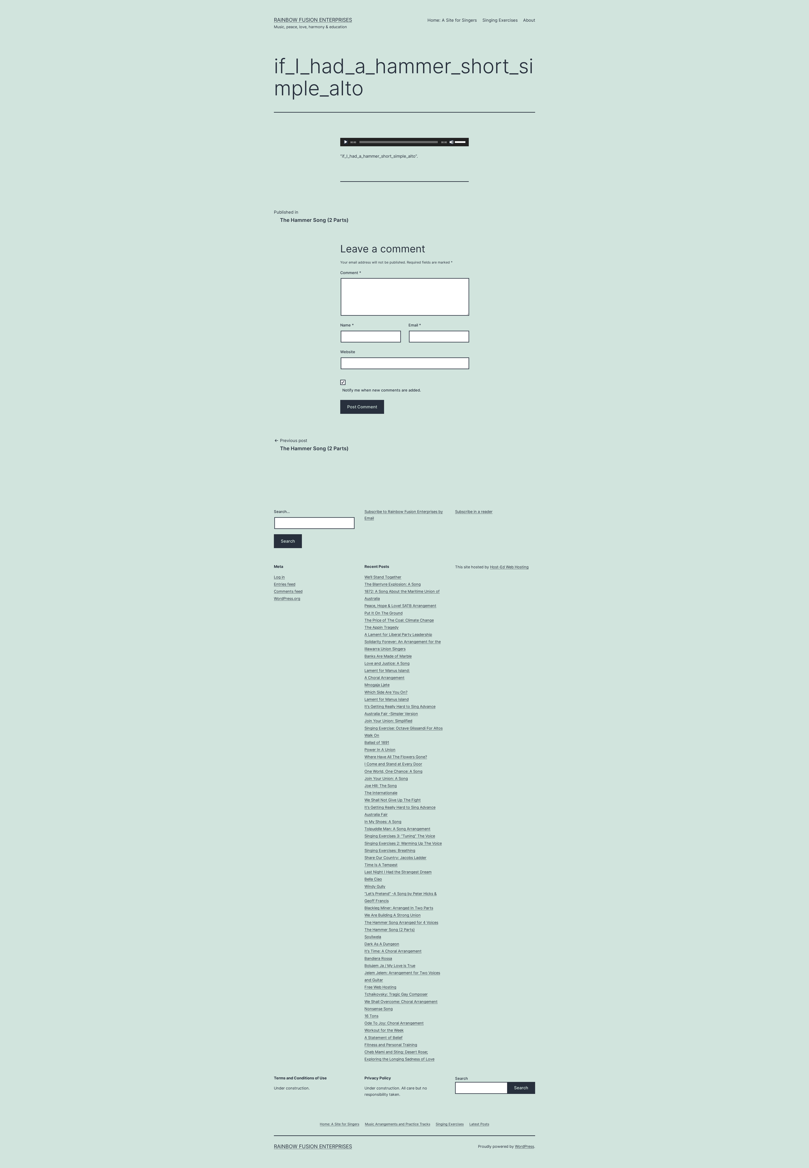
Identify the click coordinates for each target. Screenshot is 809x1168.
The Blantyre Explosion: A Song (392, 584)
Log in (279, 577)
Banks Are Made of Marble (388, 656)
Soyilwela (372, 937)
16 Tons (371, 1016)
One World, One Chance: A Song (393, 771)
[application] (404, 142)
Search (461, 1078)
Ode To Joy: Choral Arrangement (394, 1023)
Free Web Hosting (380, 987)
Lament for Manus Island (386, 699)
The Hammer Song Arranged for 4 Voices (401, 922)
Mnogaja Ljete (377, 685)
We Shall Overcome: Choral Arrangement (401, 1001)
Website (347, 352)
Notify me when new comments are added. (381, 390)
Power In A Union (379, 749)
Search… (282, 511)
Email (415, 325)
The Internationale (380, 793)
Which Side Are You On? (385, 692)
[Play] (346, 142)
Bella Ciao (373, 879)
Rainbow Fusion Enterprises (313, 20)
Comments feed (288, 591)
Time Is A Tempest (381, 865)
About (529, 20)
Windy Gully (374, 886)
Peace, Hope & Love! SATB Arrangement (400, 605)
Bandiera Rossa (378, 958)
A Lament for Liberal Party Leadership (398, 634)
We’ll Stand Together (382, 577)
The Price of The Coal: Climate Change (399, 620)
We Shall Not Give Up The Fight (392, 800)
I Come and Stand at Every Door (393, 764)
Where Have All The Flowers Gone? (395, 757)
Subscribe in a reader (474, 511)
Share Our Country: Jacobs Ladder (395, 857)
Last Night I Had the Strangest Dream (398, 872)
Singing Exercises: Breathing (389, 850)
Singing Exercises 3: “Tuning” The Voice (399, 836)
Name (347, 325)
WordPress (524, 1146)
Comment (350, 272)
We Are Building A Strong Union (392, 915)
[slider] (461, 141)
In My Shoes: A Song (382, 821)
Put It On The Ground (383, 613)
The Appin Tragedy (381, 627)
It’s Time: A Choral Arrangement (393, 951)
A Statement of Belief (383, 1037)
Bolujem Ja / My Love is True (389, 965)
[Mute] (451, 142)
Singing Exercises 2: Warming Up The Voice (403, 843)
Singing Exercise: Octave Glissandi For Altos (403, 728)
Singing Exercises (500, 20)
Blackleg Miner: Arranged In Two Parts (398, 908)
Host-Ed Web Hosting (509, 567)
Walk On (371, 735)
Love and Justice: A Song (387, 663)
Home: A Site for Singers (452, 20)
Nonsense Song (378, 1009)
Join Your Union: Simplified (388, 721)
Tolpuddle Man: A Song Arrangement (397, 829)
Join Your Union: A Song (386, 778)
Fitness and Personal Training (390, 1045)
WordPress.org (287, 598)
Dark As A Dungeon (381, 944)
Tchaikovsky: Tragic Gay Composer (396, 994)
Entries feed (284, 584)
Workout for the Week (384, 1030)
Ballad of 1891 (376, 742)
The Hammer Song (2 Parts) (389, 929)
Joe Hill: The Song (380, 785)
